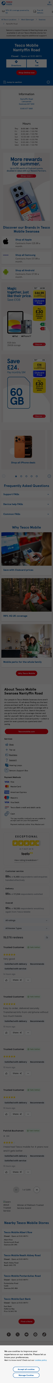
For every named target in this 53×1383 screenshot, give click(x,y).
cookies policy (41, 1360)
